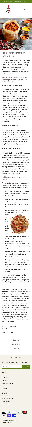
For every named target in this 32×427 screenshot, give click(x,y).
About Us (4, 393)
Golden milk (20, 260)
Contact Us (5, 378)
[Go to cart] (28, 8)
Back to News (16, 344)
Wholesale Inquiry (7, 398)
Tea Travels (5, 396)
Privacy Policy (6, 401)
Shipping (4, 380)
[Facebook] (3, 372)
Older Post (16, 340)
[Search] (24, 8)
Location (4, 386)
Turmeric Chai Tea (14, 210)
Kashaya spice (20, 243)
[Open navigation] (3, 8)
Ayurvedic (14, 62)
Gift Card (4, 388)
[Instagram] (5, 372)
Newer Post (16, 348)
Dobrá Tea (14, 420)
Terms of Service (7, 404)
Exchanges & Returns (8, 383)
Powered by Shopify (7, 422)
